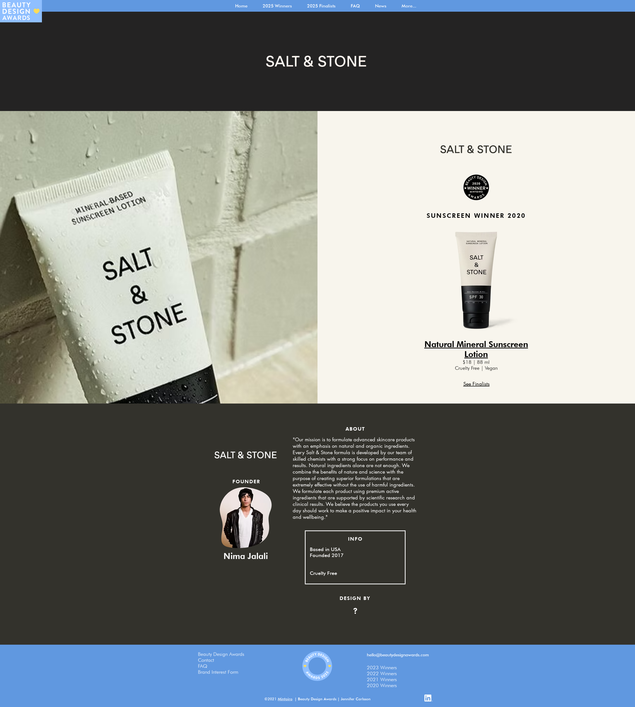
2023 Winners (382, 667)
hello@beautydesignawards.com (398, 654)
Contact (206, 660)
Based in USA (325, 549)
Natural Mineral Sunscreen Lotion (476, 349)
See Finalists (476, 384)
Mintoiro (285, 699)
